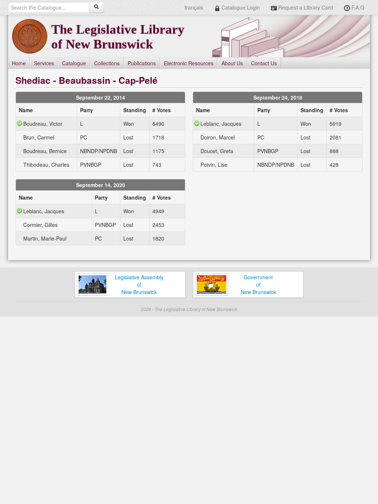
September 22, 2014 (100, 97)
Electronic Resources (188, 63)
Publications (142, 63)
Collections (107, 63)
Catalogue (74, 63)
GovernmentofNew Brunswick (258, 284)
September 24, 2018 (277, 97)
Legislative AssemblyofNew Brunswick (139, 284)
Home (19, 63)
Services (44, 63)
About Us (232, 63)
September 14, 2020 (100, 185)
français (194, 7)
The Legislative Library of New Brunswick (118, 36)
